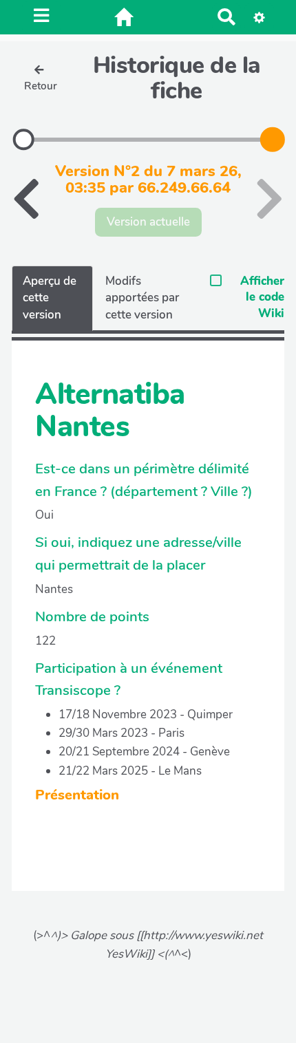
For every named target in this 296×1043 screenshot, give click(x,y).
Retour (40, 86)
